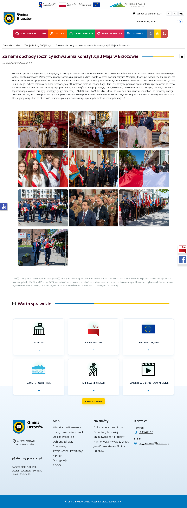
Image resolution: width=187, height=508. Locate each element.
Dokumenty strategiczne (108, 427)
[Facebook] (182, 259)
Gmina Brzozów (11, 45)
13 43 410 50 (146, 432)
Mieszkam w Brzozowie (67, 427)
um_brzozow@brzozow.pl (154, 443)
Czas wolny (59, 446)
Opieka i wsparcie (63, 436)
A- (175, 13)
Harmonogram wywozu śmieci (111, 441)
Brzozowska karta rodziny (109, 436)
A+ (169, 13)
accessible (4, 206)
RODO (57, 465)
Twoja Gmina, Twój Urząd (37, 45)
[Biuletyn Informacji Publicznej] (182, 248)
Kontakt (58, 455)
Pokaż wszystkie (93, 401)
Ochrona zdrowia (63, 441)
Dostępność (60, 460)
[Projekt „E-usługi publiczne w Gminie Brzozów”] (93, 4)
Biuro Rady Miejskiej (106, 432)
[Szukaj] (180, 21)
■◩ (181, 13)
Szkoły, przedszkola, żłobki (68, 432)
